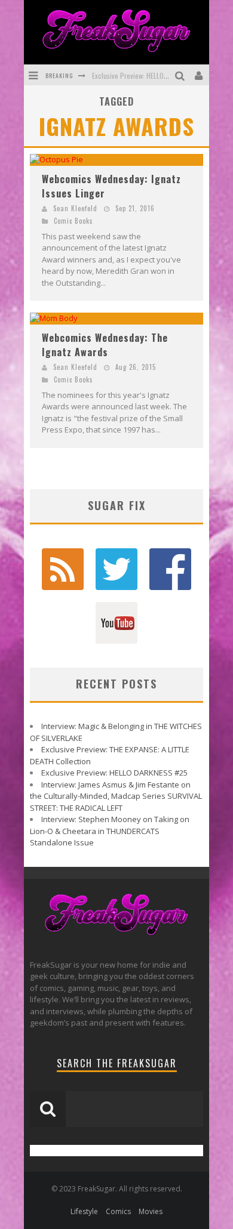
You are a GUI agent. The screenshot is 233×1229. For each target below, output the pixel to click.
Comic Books (73, 221)
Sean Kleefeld (75, 208)
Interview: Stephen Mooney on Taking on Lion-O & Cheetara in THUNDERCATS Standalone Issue (109, 831)
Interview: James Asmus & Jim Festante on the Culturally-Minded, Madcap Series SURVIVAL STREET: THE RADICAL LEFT (116, 796)
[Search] (181, 74)
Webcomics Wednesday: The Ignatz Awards (105, 345)
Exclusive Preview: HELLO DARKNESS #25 (151, 75)
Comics (118, 1211)
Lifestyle (84, 1211)
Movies (151, 1211)
